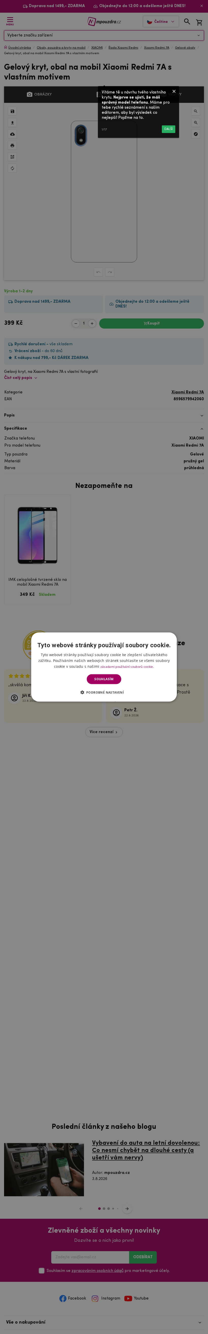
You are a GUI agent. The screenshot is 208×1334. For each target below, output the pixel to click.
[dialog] (104, 667)
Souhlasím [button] (104, 679)
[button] (104, 692)
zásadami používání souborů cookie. (127, 666)
